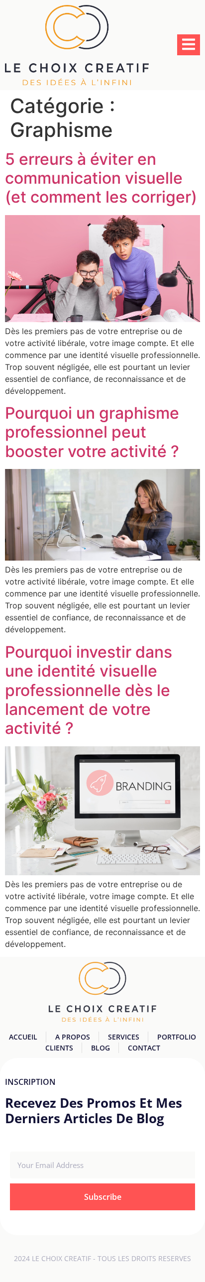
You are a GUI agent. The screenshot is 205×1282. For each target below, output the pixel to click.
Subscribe (102, 1196)
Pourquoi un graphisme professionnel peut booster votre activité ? (92, 432)
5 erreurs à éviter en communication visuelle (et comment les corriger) (101, 178)
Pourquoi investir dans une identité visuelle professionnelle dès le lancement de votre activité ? (88, 690)
